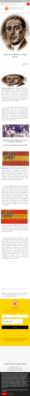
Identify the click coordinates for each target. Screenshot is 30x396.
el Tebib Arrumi (13, 294)
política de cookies (18, 386)
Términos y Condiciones (6, 339)
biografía (7, 294)
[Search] (28, 4)
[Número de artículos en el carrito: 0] (2, 4)
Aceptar (4, 393)
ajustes (4, 391)
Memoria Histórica (24, 293)
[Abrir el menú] (28, 11)
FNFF (18, 294)
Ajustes (10, 393)
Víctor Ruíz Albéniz (13, 296)
